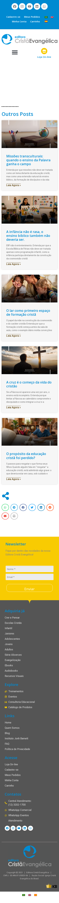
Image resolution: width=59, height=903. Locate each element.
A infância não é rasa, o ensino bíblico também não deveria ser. (28, 236)
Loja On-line (44, 56)
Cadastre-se (13, 16)
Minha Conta (19, 21)
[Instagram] (22, 6)
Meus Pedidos (32, 16)
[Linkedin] (37, 6)
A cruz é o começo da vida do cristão (29, 384)
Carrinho (35, 21)
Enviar (29, 588)
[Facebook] (14, 6)
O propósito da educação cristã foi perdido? (26, 456)
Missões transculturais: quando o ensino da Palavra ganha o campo (28, 160)
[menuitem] (46, 17)
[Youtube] (29, 6)
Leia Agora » (13, 185)
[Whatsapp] (44, 6)
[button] (15, 52)
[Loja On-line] (44, 51)
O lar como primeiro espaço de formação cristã (28, 312)
